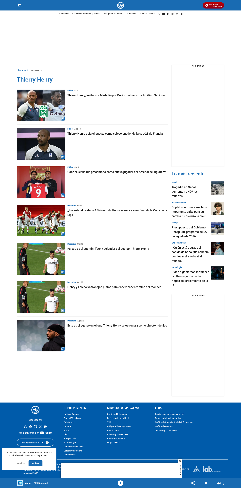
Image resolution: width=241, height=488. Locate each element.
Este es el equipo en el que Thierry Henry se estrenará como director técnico (117, 325)
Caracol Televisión (72, 418)
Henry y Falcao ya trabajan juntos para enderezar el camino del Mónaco (114, 287)
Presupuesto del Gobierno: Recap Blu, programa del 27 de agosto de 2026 (190, 232)
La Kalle (67, 426)
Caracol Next (70, 455)
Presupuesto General (112, 14)
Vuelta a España (147, 14)
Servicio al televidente (117, 414)
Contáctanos (113, 431)
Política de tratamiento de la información (173, 422)
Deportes (71, 205)
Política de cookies (164, 426)
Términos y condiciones (166, 431)
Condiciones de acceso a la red (169, 414)
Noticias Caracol (71, 414)
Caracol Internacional (73, 447)
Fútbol (70, 90)
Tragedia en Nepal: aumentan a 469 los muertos (185, 191)
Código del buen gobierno (119, 426)
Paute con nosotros (116, 439)
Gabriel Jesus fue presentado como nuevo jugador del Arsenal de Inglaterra (116, 172)
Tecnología (177, 267)
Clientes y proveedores (117, 435)
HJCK (66, 431)
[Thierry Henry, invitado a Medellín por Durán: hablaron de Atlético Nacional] (41, 105)
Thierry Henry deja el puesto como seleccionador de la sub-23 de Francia (115, 133)
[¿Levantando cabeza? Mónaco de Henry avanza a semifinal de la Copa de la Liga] (41, 220)
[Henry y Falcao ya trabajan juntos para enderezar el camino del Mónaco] (41, 297)
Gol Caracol (69, 422)
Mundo (175, 182)
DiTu (66, 435)
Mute (193, 483)
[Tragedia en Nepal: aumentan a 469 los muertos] (217, 188)
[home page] (120, 5)
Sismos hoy (131, 14)
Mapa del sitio (113, 443)
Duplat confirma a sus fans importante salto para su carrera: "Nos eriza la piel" (189, 212)
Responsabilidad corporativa (168, 418)
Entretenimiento (179, 202)
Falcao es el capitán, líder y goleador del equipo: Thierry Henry (108, 248)
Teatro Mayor (70, 443)
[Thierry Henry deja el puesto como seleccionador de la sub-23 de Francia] (41, 144)
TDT (109, 422)
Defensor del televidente (118, 418)
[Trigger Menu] (20, 5)
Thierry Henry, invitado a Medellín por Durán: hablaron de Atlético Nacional (116, 95)
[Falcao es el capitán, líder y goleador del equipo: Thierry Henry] (41, 259)
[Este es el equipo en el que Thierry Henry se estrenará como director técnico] (41, 335)
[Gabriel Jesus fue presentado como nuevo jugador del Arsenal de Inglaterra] (41, 182)
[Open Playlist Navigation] (223, 483)
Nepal (97, 14)
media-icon (120, 483)
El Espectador (70, 439)
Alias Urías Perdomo (81, 14)
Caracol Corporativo (73, 451)
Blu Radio (21, 70)
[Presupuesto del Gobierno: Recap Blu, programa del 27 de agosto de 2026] (217, 228)
